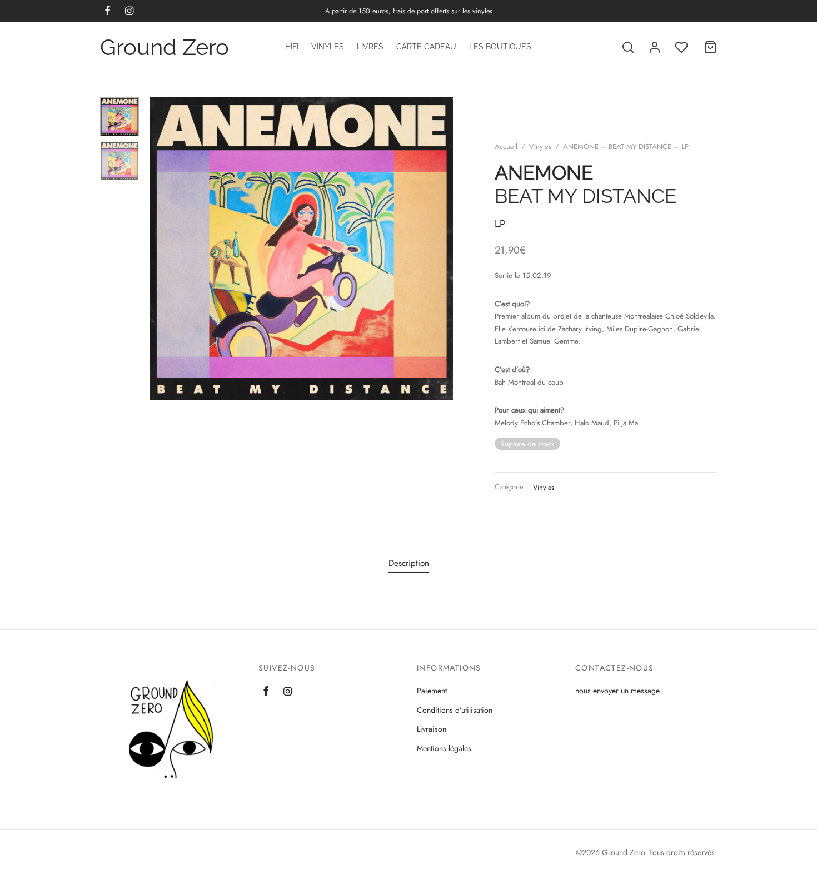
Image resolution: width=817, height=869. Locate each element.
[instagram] (287, 691)
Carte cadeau (426, 46)
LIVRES (370, 46)
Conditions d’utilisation (454, 710)
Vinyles (327, 46)
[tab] (408, 563)
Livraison (431, 728)
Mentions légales (444, 748)
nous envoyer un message (617, 690)
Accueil (506, 146)
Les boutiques (500, 46)
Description (408, 563)
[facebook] (265, 691)
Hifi (291, 46)
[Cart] (710, 47)
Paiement (432, 690)
